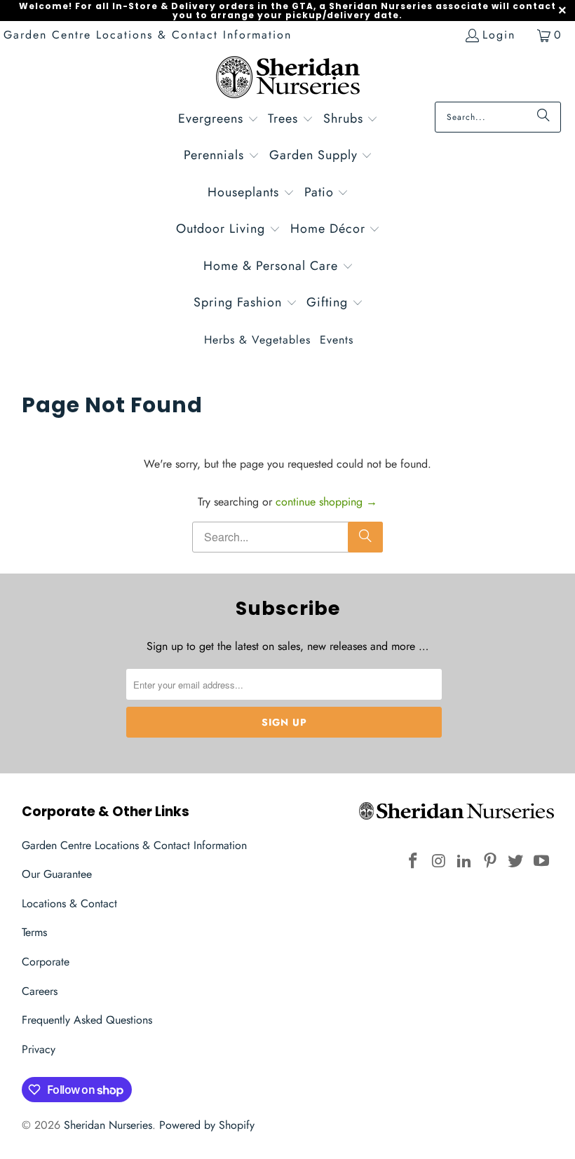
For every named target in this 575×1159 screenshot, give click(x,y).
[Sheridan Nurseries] (288, 79)
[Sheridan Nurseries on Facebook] (413, 861)
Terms (34, 932)
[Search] (543, 117)
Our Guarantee (57, 874)
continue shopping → (326, 502)
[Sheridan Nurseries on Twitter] (516, 861)
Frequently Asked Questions (87, 1020)
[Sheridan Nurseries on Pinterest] (490, 861)
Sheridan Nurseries (108, 1125)
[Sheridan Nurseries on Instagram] (438, 861)
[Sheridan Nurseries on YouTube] (542, 861)
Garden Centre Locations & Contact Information (148, 35)
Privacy (38, 1049)
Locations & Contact (69, 903)
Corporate (45, 962)
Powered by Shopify (207, 1125)
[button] (218, 120)
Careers (40, 991)
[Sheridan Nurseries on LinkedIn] (464, 861)
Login (498, 35)
